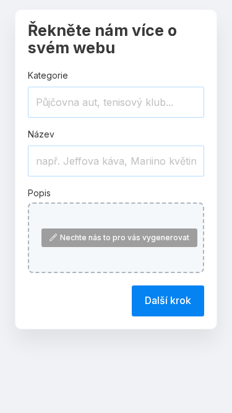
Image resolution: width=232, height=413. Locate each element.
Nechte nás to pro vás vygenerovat (124, 237)
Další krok (168, 300)
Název (41, 134)
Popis (39, 193)
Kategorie (48, 75)
